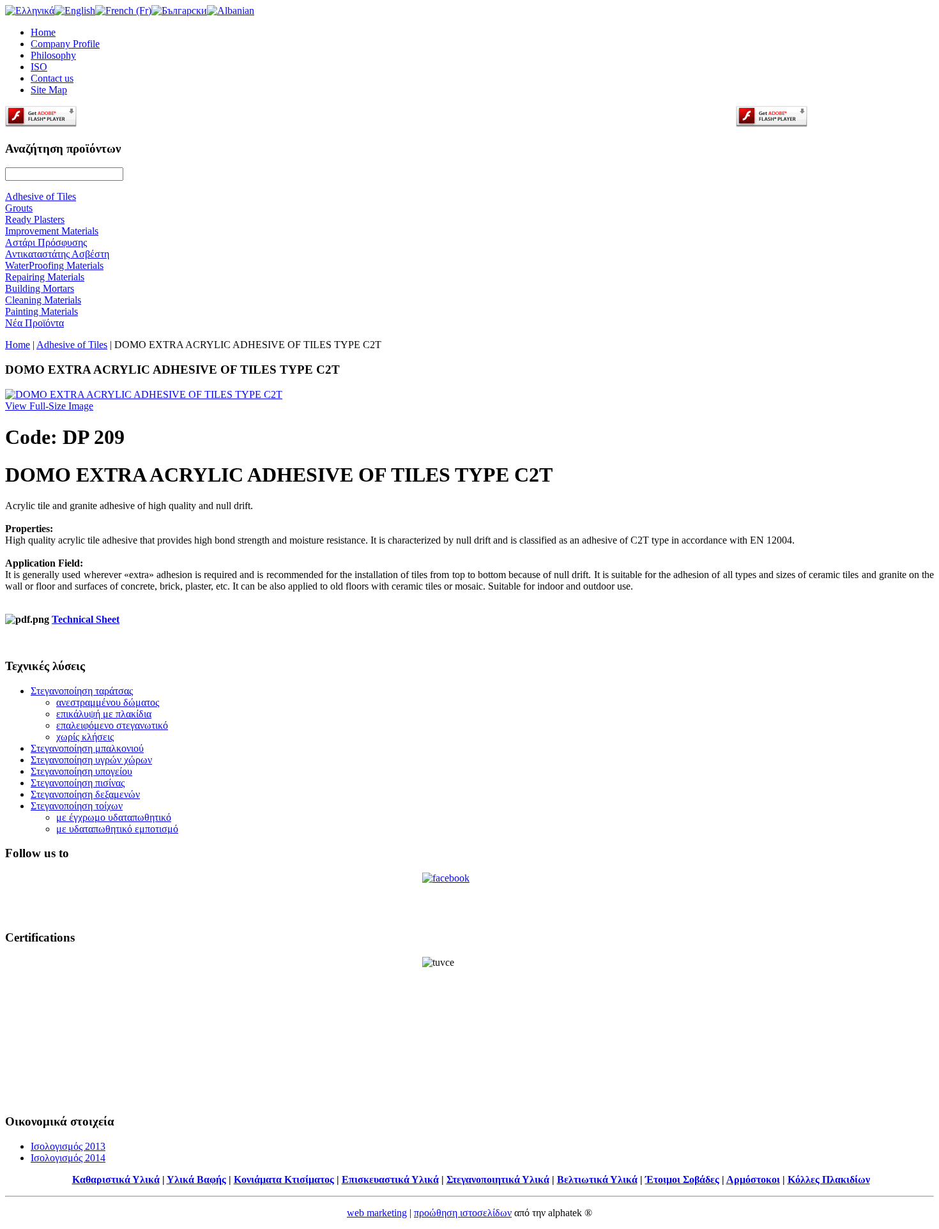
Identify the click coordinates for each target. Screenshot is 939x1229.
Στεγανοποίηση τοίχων (77, 805)
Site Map (49, 89)
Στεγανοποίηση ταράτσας (82, 690)
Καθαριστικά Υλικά (116, 1179)
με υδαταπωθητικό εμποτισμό (117, 828)
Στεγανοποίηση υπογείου (81, 771)
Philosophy (53, 55)
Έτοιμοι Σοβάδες (682, 1179)
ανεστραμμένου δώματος (107, 702)
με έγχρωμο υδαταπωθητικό (113, 817)
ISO (39, 66)
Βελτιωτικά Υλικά (597, 1179)
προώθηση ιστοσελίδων (463, 1212)
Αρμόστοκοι (753, 1179)
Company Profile (65, 43)
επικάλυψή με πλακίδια (103, 713)
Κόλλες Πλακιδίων (829, 1179)
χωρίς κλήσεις (85, 736)
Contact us (52, 78)
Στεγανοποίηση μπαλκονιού (87, 748)
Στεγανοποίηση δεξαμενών (85, 794)
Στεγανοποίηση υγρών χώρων (91, 759)
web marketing (377, 1212)
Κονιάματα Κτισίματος (284, 1179)
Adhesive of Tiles (71, 344)
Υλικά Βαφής (196, 1179)
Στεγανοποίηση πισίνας (78, 782)
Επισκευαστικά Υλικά (390, 1179)
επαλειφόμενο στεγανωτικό (112, 725)
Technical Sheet (85, 619)
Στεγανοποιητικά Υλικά (498, 1179)
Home (43, 32)
